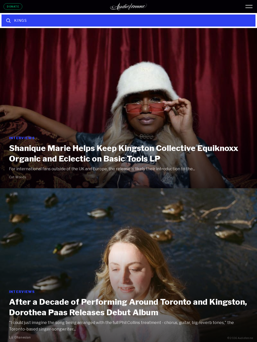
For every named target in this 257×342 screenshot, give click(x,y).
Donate (13, 6)
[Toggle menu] (248, 6)
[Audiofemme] (128, 6)
